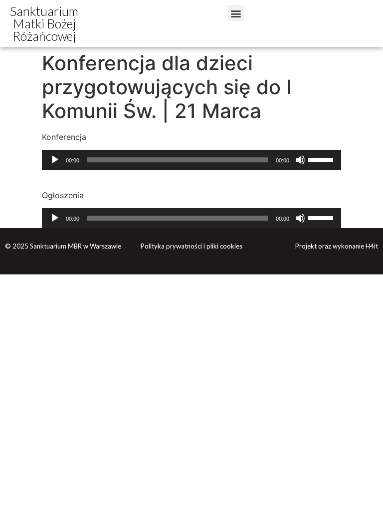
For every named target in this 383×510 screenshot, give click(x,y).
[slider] (322, 159)
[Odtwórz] (55, 160)
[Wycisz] (300, 160)
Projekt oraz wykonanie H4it (336, 246)
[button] (235, 13)
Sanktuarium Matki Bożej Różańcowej (44, 23)
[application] (191, 160)
